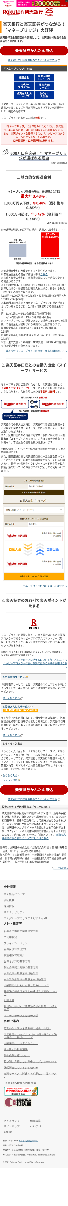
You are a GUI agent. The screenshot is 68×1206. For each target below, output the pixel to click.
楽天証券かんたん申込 (34, 50)
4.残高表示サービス (14, 677)
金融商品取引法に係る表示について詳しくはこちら (34, 836)
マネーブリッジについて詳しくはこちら (45, 586)
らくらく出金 (10, 780)
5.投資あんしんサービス (16, 706)
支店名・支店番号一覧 (28, 1141)
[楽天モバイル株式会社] (34, 5)
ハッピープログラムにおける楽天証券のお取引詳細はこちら (35, 665)
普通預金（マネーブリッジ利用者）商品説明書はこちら (36, 351)
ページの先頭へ (60, 868)
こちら (44, 274)
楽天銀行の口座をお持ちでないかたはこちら (32, 60)
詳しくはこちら (11, 698)
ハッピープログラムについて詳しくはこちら (42, 659)
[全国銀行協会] (21, 1091)
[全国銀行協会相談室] (18, 1102)
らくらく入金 (10, 775)
